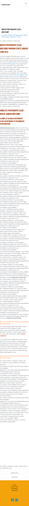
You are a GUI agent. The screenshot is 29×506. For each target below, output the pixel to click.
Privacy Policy (14, 486)
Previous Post (14, 473)
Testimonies (14, 490)
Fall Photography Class (13, 63)
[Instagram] (16, 500)
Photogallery (14, 488)
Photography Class (18, 35)
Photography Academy (6, 4)
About (14, 485)
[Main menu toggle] (25, 3)
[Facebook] (12, 500)
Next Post (14, 477)
